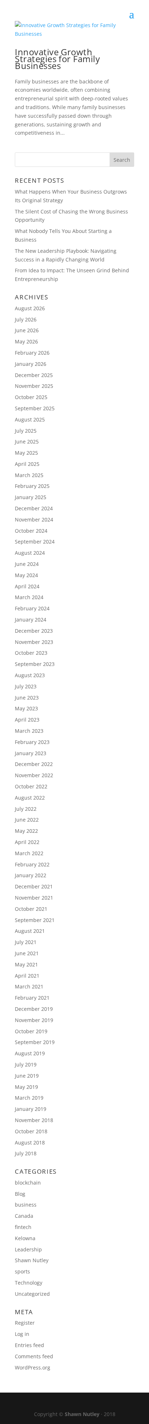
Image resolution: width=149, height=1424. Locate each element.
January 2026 (30, 363)
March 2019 (29, 1097)
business (26, 1204)
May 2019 (26, 1086)
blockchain (28, 1182)
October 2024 (31, 530)
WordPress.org (32, 1367)
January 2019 (30, 1108)
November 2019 (34, 1020)
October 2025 (31, 397)
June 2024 (27, 563)
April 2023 (27, 719)
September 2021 (35, 920)
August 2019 (30, 1053)
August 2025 (30, 419)
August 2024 (30, 552)
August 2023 (30, 675)
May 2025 (26, 452)
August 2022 (30, 797)
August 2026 (30, 308)
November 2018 (34, 1120)
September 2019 (35, 1042)
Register (25, 1322)
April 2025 (27, 463)
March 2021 (29, 986)
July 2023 (26, 686)
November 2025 (34, 385)
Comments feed (34, 1356)
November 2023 (34, 642)
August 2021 (30, 930)
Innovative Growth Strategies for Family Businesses (57, 59)
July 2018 (26, 1153)
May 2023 (26, 708)
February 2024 (32, 608)
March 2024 (29, 597)
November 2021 (34, 897)
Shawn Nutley (31, 1260)
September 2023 (35, 664)
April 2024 (27, 586)
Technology (28, 1282)
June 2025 (27, 441)
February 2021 (32, 997)
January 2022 (30, 875)
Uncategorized (32, 1293)
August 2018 (30, 1142)
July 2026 (26, 319)
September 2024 (35, 541)
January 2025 (30, 497)
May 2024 (26, 575)
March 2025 (29, 475)
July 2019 (26, 1064)
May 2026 (26, 341)
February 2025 (32, 485)
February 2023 (32, 742)
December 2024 (34, 508)
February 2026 (32, 352)
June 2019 (27, 1075)
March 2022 (29, 853)
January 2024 (30, 619)
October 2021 (31, 908)
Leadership (28, 1249)
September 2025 (35, 408)
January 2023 (30, 753)
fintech (23, 1227)
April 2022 (27, 842)
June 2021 (27, 953)
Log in (22, 1333)
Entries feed (29, 1345)
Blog (20, 1193)
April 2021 (27, 975)
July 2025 (26, 430)
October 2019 (31, 1031)
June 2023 (27, 697)
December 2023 (34, 630)
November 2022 (34, 775)
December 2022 (34, 764)
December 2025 (34, 375)
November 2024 (34, 519)
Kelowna (25, 1238)
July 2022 (26, 808)
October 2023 (31, 652)
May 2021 (26, 964)
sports (22, 1271)
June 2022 (27, 819)
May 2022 (26, 830)
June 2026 (27, 330)
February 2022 (32, 864)
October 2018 (31, 1131)
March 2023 (29, 730)
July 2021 (26, 942)
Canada (24, 1215)
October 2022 (31, 786)
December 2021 (34, 886)
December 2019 (34, 1008)
